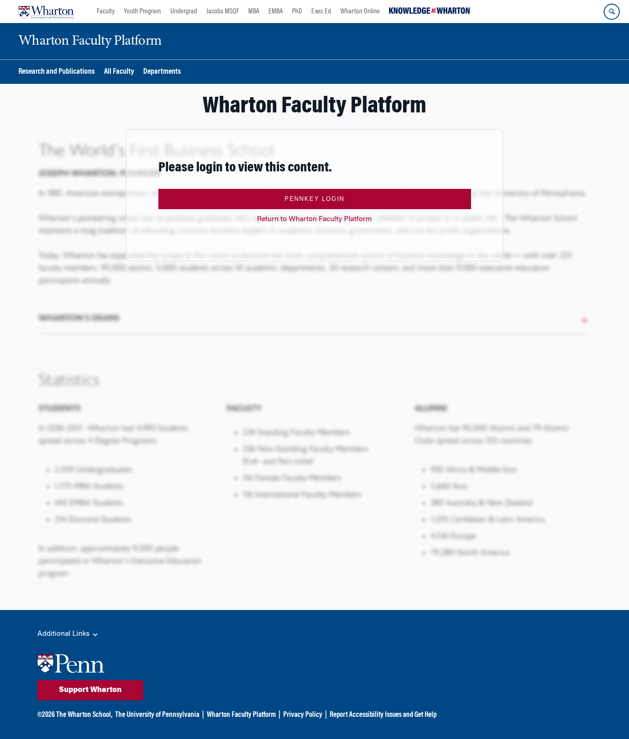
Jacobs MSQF (222, 11)
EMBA (275, 11)
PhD (297, 11)
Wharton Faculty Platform (241, 715)
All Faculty (119, 72)
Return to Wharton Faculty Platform (314, 219)
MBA (253, 11)
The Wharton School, (84, 715)
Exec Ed (321, 11)
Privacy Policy (302, 715)
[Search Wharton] (612, 12)
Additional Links (64, 634)
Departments (162, 72)
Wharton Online (360, 11)
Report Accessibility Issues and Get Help (383, 715)
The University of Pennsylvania (157, 715)
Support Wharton (90, 690)
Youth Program (142, 11)
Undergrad (183, 11)
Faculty (106, 11)
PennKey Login (314, 198)
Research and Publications (56, 72)
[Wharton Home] (46, 11)
